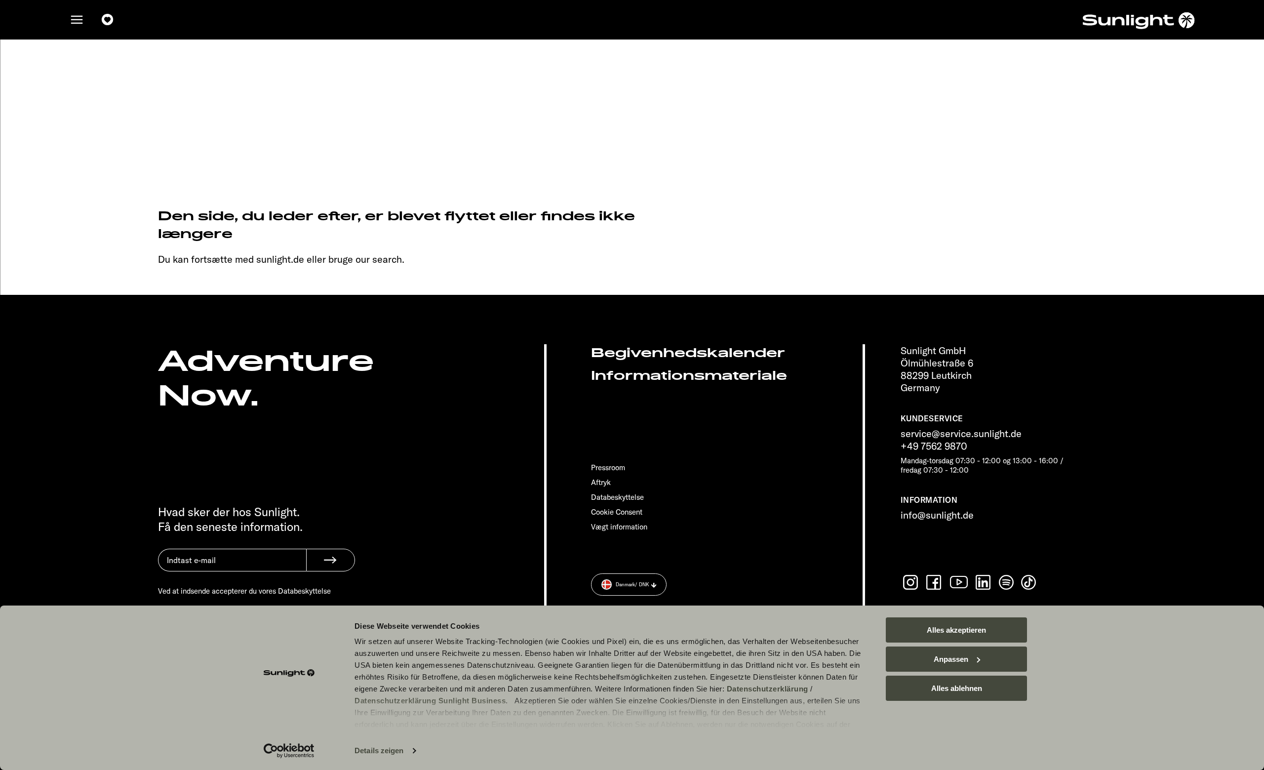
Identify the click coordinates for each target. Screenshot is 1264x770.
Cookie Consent (616, 512)
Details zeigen (379, 750)
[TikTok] (1029, 582)
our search (379, 259)
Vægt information (619, 526)
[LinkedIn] (984, 582)
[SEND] (330, 560)
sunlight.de (280, 259)
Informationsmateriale (689, 375)
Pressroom (608, 467)
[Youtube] (959, 582)
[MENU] (77, 19)
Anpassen (951, 659)
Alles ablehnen (956, 688)
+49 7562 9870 (934, 446)
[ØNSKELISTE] (108, 19)
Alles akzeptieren (956, 630)
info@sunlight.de (937, 515)
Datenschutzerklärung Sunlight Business (430, 700)
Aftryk (601, 482)
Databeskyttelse (617, 497)
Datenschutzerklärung (767, 689)
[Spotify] (1006, 582)
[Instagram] (911, 582)
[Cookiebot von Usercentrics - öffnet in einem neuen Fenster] (289, 750)
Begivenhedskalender (688, 353)
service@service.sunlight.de (961, 433)
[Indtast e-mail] (232, 567)
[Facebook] (935, 582)
